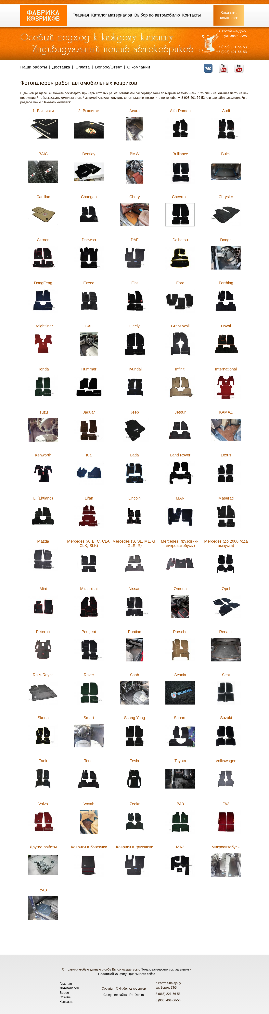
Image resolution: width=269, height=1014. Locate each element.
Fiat (134, 283)
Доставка (61, 67)
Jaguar (89, 412)
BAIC (43, 154)
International (226, 369)
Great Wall (180, 326)
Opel (226, 588)
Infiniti (180, 369)
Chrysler (226, 197)
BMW (134, 154)
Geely (134, 326)
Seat (226, 675)
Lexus (226, 455)
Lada (134, 455)
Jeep (134, 412)
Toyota (180, 761)
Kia (89, 455)
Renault (226, 632)
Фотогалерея (69, 988)
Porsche (180, 632)
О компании (138, 67)
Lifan (89, 498)
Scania (180, 675)
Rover (89, 675)
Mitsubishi (88, 588)
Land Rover (180, 455)
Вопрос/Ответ (108, 67)
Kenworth (43, 455)
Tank (43, 761)
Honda (43, 369)
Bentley (88, 154)
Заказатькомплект (228, 15)
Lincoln (134, 498)
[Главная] (43, 25)
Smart (88, 718)
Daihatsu (180, 240)
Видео (64, 992)
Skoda (43, 718)
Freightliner (43, 326)
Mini (43, 588)
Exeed (88, 283)
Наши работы (33, 67)
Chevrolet (180, 197)
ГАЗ (226, 804)
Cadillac (43, 197)
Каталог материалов (111, 15)
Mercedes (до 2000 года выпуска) (226, 543)
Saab (134, 675)
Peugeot (89, 632)
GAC (89, 326)
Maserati (226, 498)
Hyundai (134, 369)
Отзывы (65, 997)
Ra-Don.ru (136, 994)
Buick (226, 154)
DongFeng (43, 283)
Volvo (43, 804)
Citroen (43, 240)
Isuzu (43, 412)
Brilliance (180, 154)
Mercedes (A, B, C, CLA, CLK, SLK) (89, 543)
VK (209, 66)
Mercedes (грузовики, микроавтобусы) (180, 543)
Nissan (134, 588)
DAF (134, 240)
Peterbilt (43, 632)
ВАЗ (180, 804)
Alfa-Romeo (180, 111)
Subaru (180, 718)
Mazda (43, 541)
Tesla (134, 761)
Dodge (226, 240)
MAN (180, 498)
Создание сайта (115, 994)
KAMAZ (226, 412)
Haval (226, 326)
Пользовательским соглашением (165, 969)
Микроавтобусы (225, 847)
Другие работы (43, 847)
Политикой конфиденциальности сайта (126, 974)
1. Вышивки (43, 111)
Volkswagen (226, 761)
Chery (134, 197)
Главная (80, 15)
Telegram (240, 66)
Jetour (180, 412)
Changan (89, 197)
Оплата (82, 67)
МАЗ (180, 847)
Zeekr (135, 804)
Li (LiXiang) (43, 498)
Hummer (88, 369)
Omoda (180, 588)
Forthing (226, 283)
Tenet (89, 761)
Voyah (88, 804)
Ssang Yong (134, 718)
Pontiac (134, 632)
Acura (134, 111)
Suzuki (226, 718)
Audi (226, 111)
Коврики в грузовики (134, 847)
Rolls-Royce (43, 675)
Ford (180, 283)
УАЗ (43, 890)
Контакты (191, 15)
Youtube (224, 66)
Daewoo (89, 240)
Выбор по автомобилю (157, 15)
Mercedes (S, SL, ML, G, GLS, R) (134, 543)
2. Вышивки (88, 111)
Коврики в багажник (89, 847)
